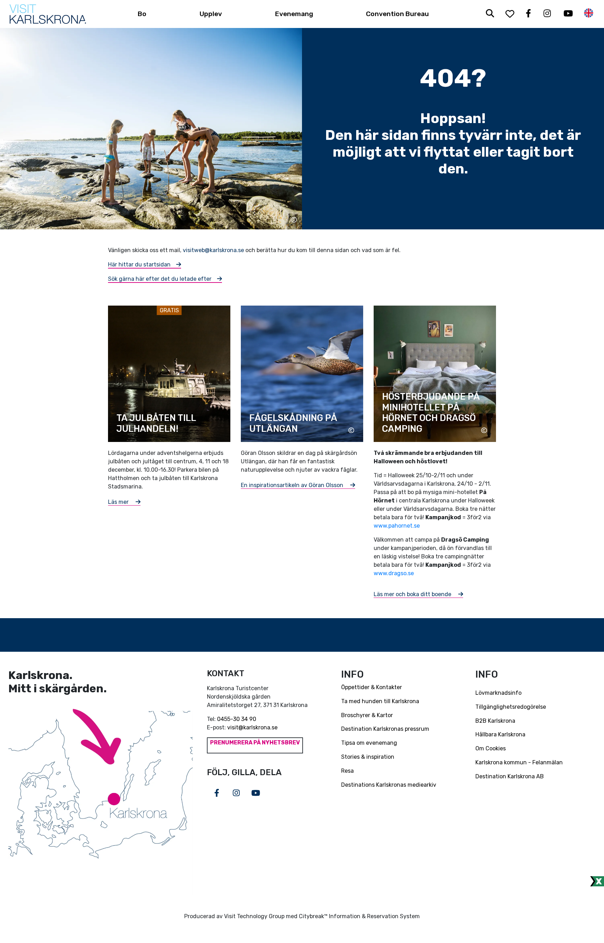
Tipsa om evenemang (369, 743)
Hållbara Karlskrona (500, 734)
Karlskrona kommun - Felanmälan (519, 762)
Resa (347, 770)
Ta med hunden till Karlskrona (380, 701)
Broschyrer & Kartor (367, 715)
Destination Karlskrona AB (509, 776)
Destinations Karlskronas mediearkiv (388, 784)
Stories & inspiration (367, 756)
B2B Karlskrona (495, 720)
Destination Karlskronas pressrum (385, 729)
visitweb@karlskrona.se (213, 250)
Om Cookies (490, 748)
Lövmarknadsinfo (498, 693)
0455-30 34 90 (236, 719)
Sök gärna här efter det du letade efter (159, 279)
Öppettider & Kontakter (371, 687)
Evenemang (294, 14)
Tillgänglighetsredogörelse (510, 706)
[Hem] (47, 14)
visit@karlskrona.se (252, 727)
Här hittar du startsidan (139, 264)
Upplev (211, 14)
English (588, 13)
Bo (142, 14)
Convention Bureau (397, 14)
